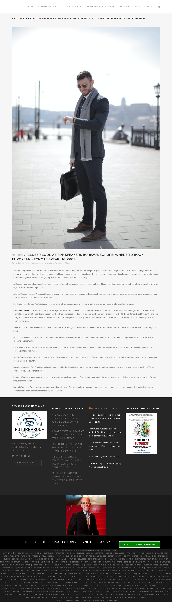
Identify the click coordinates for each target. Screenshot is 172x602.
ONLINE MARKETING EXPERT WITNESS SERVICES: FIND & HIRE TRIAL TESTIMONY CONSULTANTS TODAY (67, 478)
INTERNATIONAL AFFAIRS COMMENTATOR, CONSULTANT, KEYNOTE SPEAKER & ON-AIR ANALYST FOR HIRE (66, 420)
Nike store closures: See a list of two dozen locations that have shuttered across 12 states (104, 418)
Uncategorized (36, 263)
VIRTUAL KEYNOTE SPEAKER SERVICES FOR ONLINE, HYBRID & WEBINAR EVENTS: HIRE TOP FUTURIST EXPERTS (66, 462)
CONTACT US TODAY (27, 463)
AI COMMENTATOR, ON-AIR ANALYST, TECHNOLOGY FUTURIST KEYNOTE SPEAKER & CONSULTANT (68, 434)
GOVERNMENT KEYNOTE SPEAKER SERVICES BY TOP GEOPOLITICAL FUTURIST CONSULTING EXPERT (67, 447)
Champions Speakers (22, 310)
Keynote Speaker (55, 263)
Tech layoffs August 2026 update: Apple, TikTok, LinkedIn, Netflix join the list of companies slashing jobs (105, 432)
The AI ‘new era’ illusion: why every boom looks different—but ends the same (104, 446)
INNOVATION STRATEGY (104, 408)
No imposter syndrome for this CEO (104, 456)
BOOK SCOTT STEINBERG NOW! (139, 544)
